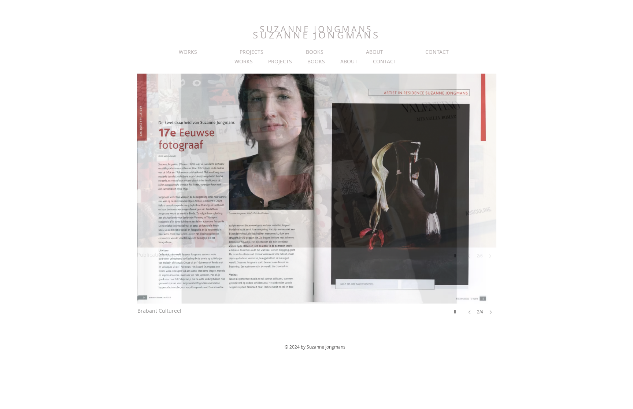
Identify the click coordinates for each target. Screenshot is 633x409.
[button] (317, 201)
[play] (456, 309)
